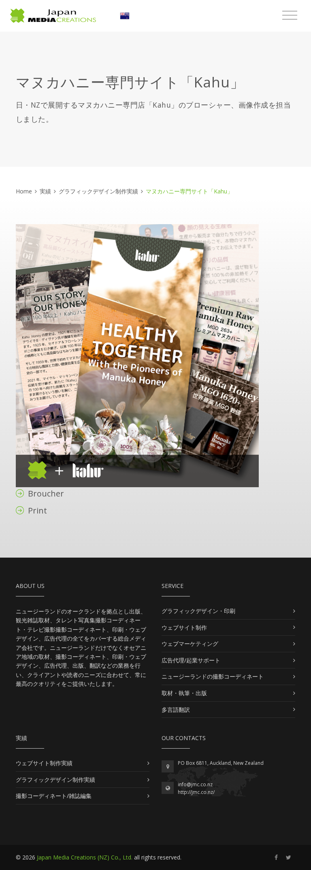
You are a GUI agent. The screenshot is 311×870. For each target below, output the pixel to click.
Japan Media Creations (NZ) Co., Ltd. (84, 857)
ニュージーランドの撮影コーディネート (213, 676)
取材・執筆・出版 (184, 693)
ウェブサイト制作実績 (44, 763)
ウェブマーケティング (190, 643)
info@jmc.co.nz (195, 784)
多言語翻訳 (176, 709)
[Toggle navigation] (289, 15)
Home (24, 191)
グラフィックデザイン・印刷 (198, 611)
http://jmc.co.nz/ (196, 792)
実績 (45, 191)
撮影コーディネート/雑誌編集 (54, 796)
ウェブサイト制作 (184, 627)
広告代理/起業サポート (191, 660)
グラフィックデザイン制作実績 (98, 191)
